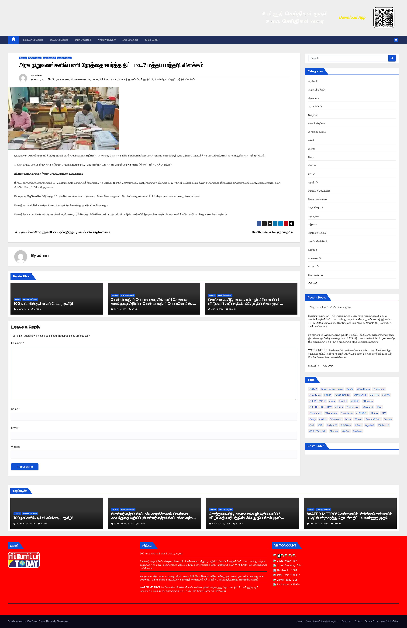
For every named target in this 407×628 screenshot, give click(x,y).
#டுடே (320, 425)
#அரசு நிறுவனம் (127, 79)
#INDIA (327, 395)
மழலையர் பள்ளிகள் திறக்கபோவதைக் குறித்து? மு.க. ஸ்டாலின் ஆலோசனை (63, 232)
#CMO (350, 389)
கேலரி (311, 157)
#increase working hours (84, 79)
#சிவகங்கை (335, 419)
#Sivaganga (315, 413)
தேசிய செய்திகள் (107, 39)
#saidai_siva (352, 407)
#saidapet (368, 407)
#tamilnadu (347, 413)
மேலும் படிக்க (152, 39)
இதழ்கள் (313, 115)
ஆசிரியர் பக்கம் (316, 89)
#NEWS (386, 395)
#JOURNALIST (342, 395)
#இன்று (322, 419)
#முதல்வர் (369, 425)
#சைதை (388, 419)
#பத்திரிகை (346, 425)
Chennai (334, 431)
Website (15, 446)
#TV (384, 413)
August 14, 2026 (26, 524)
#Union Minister (108, 79)
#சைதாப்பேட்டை (373, 419)
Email (15, 428)
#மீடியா (358, 425)
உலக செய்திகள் (130, 39)
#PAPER (343, 401)
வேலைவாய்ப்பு (315, 275)
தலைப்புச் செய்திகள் (33, 39)
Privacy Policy (371, 621)
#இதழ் (312, 419)
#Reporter (368, 401)
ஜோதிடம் (313, 182)
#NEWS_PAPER (317, 401)
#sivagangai (331, 413)
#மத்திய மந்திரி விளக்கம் (181, 79)
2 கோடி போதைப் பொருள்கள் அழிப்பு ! (322, 621)
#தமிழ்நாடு (332, 425)
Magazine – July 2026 (321, 365)
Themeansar (62, 621)
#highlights (315, 395)
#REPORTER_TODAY (320, 407)
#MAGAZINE (360, 395)
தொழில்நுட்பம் (315, 207)
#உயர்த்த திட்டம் (145, 79)
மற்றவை (312, 224)
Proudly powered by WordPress (23, 621)
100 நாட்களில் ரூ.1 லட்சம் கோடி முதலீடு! (43, 303)
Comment (17, 343)
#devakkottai (363, 389)
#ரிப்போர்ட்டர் (383, 425)
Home (299, 621)
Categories (346, 621)
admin (38, 75)
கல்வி (311, 140)
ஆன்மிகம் (313, 98)
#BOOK (313, 389)
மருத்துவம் (314, 216)
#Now (332, 401)
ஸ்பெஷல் (313, 283)
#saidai (339, 407)
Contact (358, 621)
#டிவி (311, 425)
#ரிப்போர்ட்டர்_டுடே (317, 431)
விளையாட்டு (314, 258)
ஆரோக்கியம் (315, 106)
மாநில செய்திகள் (83, 39)
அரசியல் (23, 58)
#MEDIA (374, 395)
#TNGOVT (361, 413)
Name (15, 409)
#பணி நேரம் (161, 79)
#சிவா (348, 419)
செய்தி (312, 174)
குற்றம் (311, 148)
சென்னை (357, 431)
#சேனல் (358, 419)
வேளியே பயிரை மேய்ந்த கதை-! (271, 232)
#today (374, 413)
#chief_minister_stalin (332, 389)
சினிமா (312, 165)
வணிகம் (312, 249)
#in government (60, 79)
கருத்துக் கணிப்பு (317, 131)
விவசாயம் (313, 266)
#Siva (379, 407)
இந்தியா (345, 431)
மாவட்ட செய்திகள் (59, 39)
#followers (378, 389)
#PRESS (355, 401)
